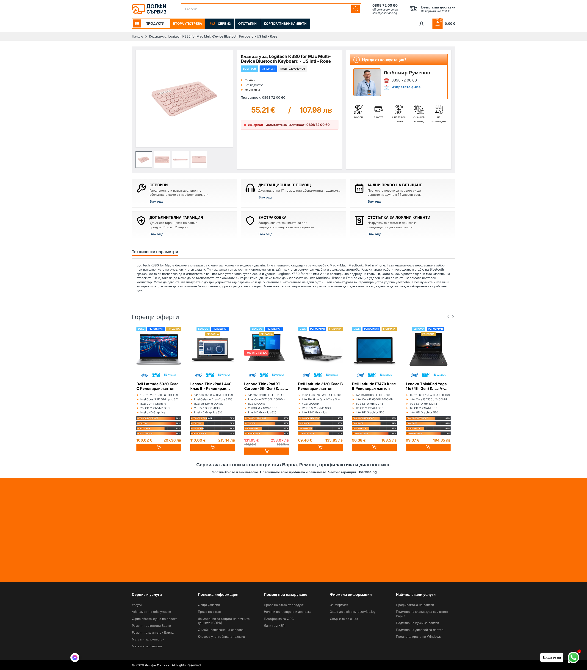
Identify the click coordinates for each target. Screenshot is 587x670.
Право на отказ (209, 611)
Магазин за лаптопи (147, 646)
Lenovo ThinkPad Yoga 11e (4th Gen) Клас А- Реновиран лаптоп (426, 386)
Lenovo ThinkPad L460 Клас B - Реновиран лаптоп (211, 386)
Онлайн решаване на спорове (221, 630)
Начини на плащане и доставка (287, 611)
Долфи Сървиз (157, 665)
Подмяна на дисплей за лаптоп (419, 630)
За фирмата (339, 605)
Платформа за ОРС (279, 619)
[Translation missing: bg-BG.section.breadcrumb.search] (355, 9)
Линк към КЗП (274, 625)
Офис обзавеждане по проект (154, 619)
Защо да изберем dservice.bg (352, 611)
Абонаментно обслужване (151, 611)
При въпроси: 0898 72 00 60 (263, 97)
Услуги (137, 605)
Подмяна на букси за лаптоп (417, 623)
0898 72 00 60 (404, 80)
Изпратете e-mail (406, 87)
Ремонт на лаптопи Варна (151, 625)
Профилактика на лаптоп (415, 605)
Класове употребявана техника (221, 636)
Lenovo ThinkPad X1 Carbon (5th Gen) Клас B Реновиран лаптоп (266, 386)
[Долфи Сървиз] (149, 9)
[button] (144, 159)
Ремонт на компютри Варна (153, 632)
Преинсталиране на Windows (418, 636)
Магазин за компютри (148, 639)
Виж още (156, 201)
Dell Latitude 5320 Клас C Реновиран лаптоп (157, 386)
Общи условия (209, 605)
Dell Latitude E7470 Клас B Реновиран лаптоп (374, 386)
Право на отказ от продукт (283, 605)
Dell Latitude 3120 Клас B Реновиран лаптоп (320, 386)
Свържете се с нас (344, 619)
